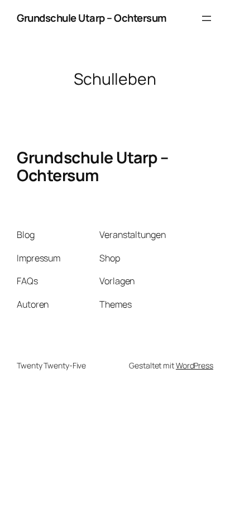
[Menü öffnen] (206, 18)
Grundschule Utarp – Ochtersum (92, 18)
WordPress (194, 365)
